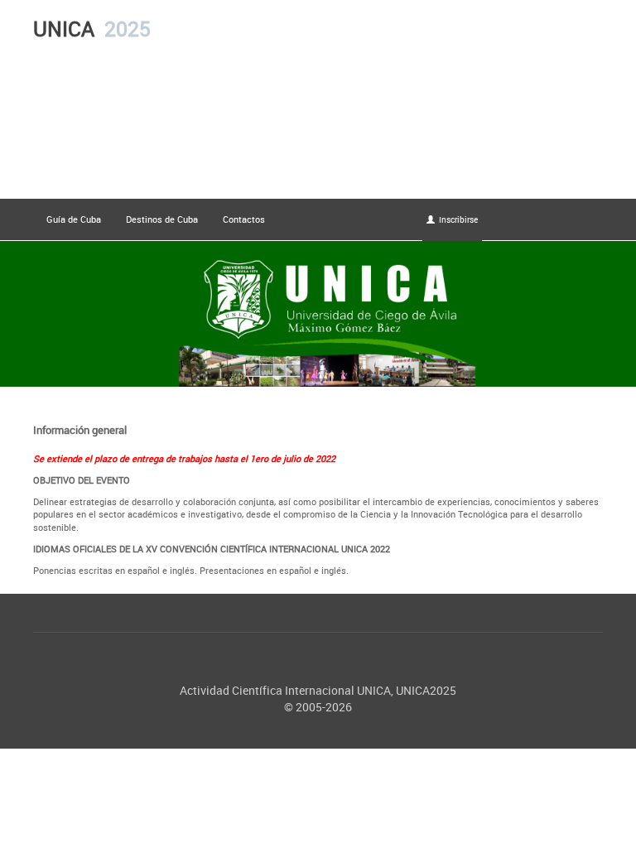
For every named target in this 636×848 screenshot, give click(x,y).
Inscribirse (458, 219)
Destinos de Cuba (162, 219)
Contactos (244, 219)
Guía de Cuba (73, 219)
